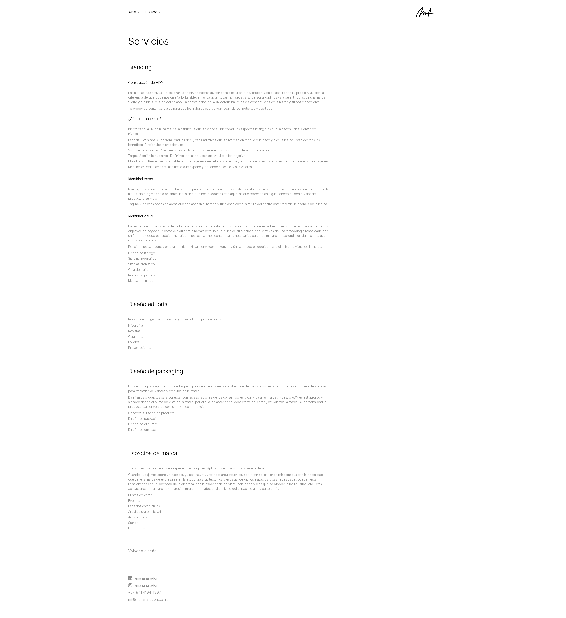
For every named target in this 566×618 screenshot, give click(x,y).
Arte (132, 12)
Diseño (151, 12)
